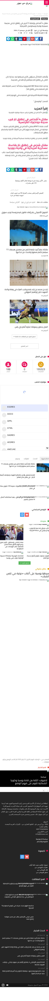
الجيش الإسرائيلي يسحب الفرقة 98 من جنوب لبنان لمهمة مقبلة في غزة (26, 192)
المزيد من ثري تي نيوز (28, 202)
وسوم (17, 458)
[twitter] (37, 39)
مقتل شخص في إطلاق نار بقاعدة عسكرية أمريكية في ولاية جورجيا (28, 146)
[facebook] (41, 39)
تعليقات (26, 458)
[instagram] (22, 515)
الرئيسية (46, 13)
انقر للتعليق (24, 346)
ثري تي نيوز (38, 30)
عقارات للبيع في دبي (41, 867)
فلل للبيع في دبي (42, 870)
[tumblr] (16, 39)
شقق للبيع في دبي (42, 872)
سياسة (40, 13)
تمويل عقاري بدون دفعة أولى (38, 865)
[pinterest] (24, 39)
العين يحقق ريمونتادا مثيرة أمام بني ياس (31, 327)
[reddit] (29, 39)
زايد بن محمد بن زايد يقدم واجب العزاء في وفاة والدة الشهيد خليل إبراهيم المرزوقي (26, 290)
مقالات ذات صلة (42, 202)
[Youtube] (27, 515)
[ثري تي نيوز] (24, 2)
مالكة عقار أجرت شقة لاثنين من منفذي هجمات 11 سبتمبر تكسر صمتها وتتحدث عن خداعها (27, 250)
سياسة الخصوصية (42, 839)
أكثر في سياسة (15, 202)
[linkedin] (20, 39)
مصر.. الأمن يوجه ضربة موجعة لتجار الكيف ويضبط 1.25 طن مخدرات (31, 180)
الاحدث (35, 458)
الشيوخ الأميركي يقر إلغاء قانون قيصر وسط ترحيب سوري (25, 212)
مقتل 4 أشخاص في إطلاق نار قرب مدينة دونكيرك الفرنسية (28, 121)
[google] (33, 39)
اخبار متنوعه (35, 19)
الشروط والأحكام (42, 841)
